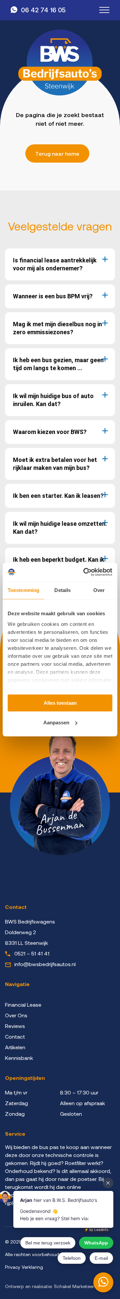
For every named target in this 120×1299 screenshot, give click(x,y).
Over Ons (16, 1015)
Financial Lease (23, 1004)
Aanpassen (56, 722)
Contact (15, 1036)
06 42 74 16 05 (43, 10)
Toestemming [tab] (23, 590)
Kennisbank (19, 1058)
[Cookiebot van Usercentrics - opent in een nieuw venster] (84, 572)
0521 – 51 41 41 (31, 953)
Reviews (15, 1026)
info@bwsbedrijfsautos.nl (45, 964)
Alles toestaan (60, 703)
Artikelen (15, 1047)
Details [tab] (62, 590)
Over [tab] (99, 590)
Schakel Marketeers (75, 1286)
